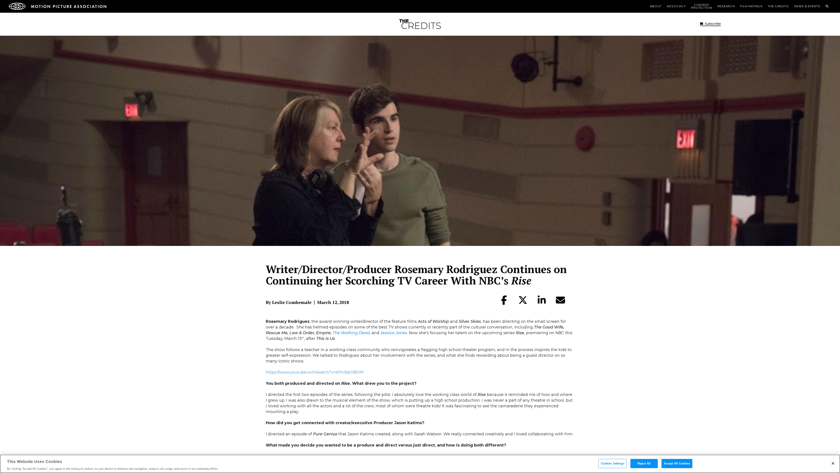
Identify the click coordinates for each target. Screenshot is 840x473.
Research (726, 6)
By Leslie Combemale (289, 302)
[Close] (833, 463)
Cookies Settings (612, 463)
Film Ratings (751, 6)
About (656, 6)
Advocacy (676, 6)
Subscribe (712, 24)
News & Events (807, 6)
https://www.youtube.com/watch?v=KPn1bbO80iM (315, 372)
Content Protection (701, 6)
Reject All (644, 463)
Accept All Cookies (677, 463)
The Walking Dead (351, 332)
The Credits (778, 6)
